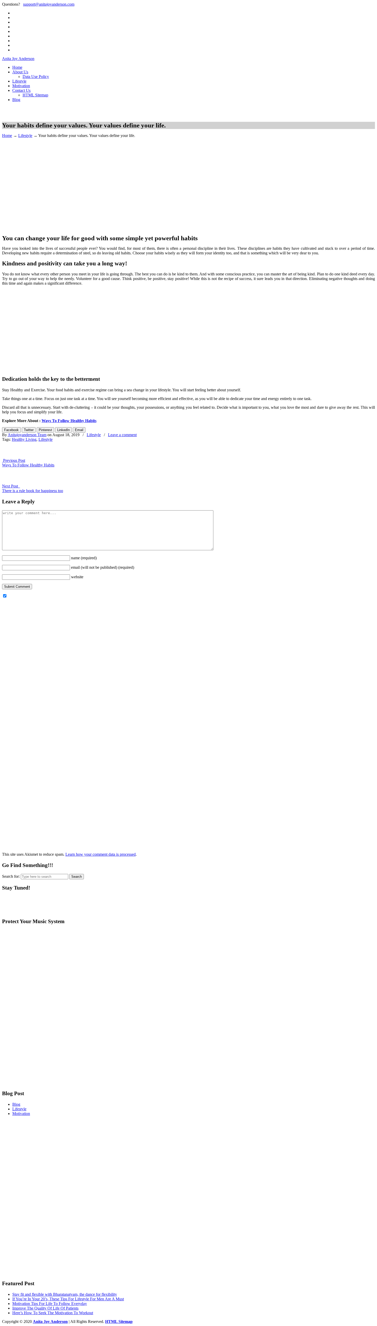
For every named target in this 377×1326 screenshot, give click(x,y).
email (102, 567)
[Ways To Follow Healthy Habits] (13, 456)
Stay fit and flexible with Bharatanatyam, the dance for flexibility (64, 1294)
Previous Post (13, 460)
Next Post (11, 486)
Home (7, 135)
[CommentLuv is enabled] (188, 845)
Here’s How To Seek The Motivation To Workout (52, 1313)
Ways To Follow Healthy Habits (69, 420)
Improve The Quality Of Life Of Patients (45, 1308)
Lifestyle (25, 135)
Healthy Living (24, 439)
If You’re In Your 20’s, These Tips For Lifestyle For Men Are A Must (68, 1299)
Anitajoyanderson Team (27, 435)
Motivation (21, 1113)
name (84, 558)
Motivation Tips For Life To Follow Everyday (49, 1303)
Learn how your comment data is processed (100, 854)
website (77, 577)
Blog (16, 1104)
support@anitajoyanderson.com (48, 4)
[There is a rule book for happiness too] (13, 481)
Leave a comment (122, 435)
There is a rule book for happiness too (32, 490)
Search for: (11, 876)
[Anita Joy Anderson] (29, 115)
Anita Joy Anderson (18, 58)
